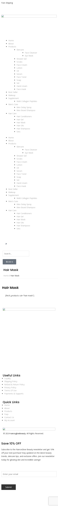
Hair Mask (21, 122)
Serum (19, 74)
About (11, 43)
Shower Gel (22, 58)
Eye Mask (29, 55)
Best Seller (13, 92)
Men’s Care (13, 104)
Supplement (13, 98)
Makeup (11, 95)
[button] (29, 249)
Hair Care (12, 113)
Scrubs (19, 61)
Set (18, 83)
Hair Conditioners (24, 116)
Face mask (21, 89)
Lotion (19, 68)
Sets (18, 131)
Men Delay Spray (24, 107)
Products (12, 46)
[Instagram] (13, 367)
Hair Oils (20, 125)
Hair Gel (20, 119)
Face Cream (22, 65)
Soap (19, 80)
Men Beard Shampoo (26, 110)
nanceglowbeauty (18, 433)
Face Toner (22, 77)
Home (11, 40)
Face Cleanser (31, 52)
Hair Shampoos (23, 128)
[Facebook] (6, 367)
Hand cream (22, 86)
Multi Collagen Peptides (27, 101)
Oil (18, 71)
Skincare (20, 49)
